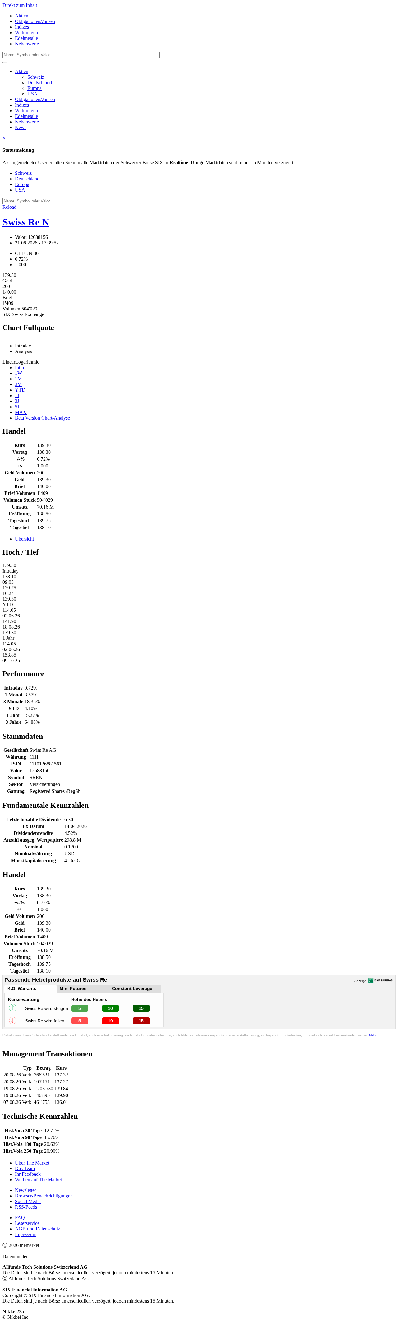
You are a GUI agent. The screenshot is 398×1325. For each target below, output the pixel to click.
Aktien (21, 15)
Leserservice (27, 1223)
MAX (21, 412)
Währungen (26, 32)
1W (18, 373)
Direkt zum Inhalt (19, 5)
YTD (20, 390)
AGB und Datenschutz (37, 1228)
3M (18, 384)
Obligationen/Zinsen (35, 21)
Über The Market (32, 1162)
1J (17, 395)
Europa (34, 88)
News (20, 127)
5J (17, 406)
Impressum (25, 1234)
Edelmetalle (26, 38)
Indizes (22, 27)
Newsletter (25, 1190)
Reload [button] (9, 207)
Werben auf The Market (38, 1179)
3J (17, 401)
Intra (19, 367)
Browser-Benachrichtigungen (44, 1195)
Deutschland (39, 82)
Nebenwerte (27, 43)
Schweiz (35, 77)
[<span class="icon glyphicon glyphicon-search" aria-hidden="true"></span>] (4, 62)
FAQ (20, 1217)
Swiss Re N (25, 222)
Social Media (28, 1201)
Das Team (25, 1168)
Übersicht (24, 539)
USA (32, 93)
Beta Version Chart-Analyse (42, 418)
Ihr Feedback (28, 1174)
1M (18, 378)
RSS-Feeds (26, 1207)
